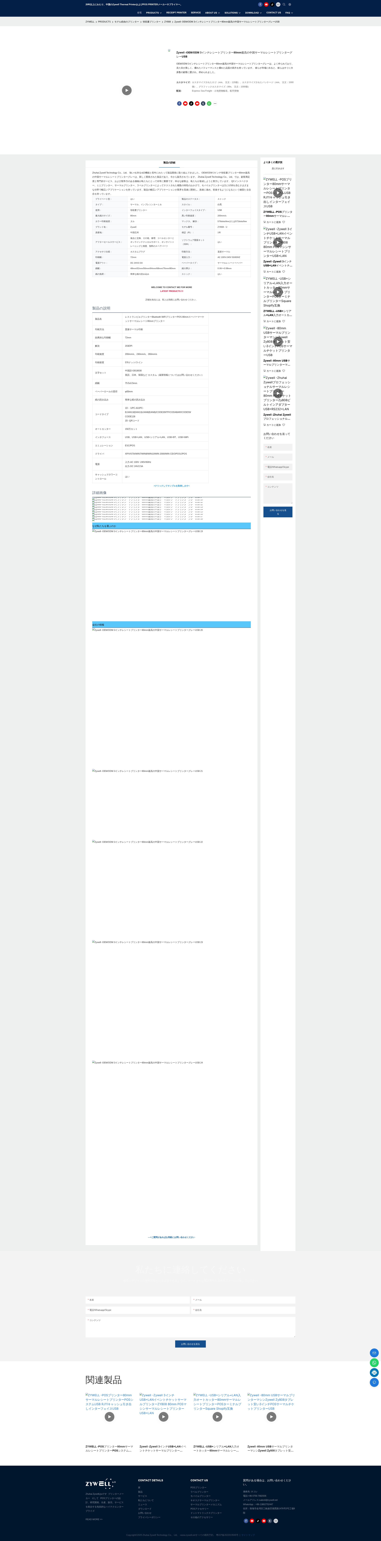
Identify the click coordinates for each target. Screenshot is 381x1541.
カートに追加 (274, 222)
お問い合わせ (145, 1513)
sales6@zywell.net (268, 1500)
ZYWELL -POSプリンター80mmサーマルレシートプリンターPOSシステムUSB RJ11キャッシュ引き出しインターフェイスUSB (277, 214)
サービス (142, 1496)
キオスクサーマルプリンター (205, 1500)
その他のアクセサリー (201, 1517)
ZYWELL (90, 21)
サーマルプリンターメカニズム (206, 1504)
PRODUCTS (104, 21)
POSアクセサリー (199, 1508)
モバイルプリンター (200, 1496)
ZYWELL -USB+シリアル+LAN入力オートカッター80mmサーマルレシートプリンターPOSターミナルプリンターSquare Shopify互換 (277, 313)
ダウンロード (145, 1508)
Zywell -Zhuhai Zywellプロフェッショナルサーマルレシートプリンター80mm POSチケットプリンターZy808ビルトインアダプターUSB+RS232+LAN (277, 417)
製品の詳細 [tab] (169, 162)
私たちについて (146, 1500)
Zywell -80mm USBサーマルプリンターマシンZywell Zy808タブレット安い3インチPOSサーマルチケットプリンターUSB (277, 363)
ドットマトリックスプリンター (206, 1513)
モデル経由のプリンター (126, 21)
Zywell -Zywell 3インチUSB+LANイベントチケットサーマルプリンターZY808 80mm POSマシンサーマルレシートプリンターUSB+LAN (277, 264)
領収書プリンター (152, 21)
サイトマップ (248, 1535)
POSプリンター (198, 1487)
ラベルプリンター (199, 1492)
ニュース (142, 1504)
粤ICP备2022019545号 (227, 1535)
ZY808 (167, 21)
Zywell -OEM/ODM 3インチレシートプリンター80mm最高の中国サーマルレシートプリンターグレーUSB (226, 21)
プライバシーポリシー (149, 1517)
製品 (140, 1492)
